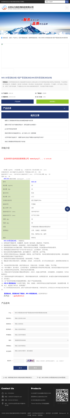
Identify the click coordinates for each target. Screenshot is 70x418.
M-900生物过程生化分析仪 (38, 400)
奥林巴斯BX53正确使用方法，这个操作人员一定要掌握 (20, 133)
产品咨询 (17, 101)
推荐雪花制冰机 (33, 37)
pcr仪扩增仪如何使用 (11, 129)
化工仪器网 (55, 413)
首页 (10, 37)
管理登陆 (40, 415)
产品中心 (15, 37)
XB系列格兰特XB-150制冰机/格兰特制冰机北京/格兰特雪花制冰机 (25, 377)
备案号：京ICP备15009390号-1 (36, 413)
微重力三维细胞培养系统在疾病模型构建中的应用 (19, 120)
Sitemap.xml (62, 413)
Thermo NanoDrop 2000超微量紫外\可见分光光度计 (41, 403)
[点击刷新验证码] (30, 360)
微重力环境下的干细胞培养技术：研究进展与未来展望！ (21, 124)
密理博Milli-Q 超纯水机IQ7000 (39, 396)
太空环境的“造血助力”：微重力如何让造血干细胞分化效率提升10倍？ (24, 137)
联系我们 (52, 101)
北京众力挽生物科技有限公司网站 (15, 1)
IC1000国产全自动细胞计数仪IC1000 (41, 393)
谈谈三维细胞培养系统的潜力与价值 (15, 141)
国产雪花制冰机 (23, 37)
